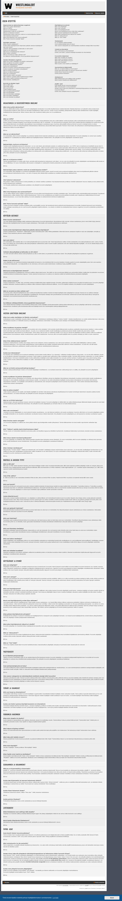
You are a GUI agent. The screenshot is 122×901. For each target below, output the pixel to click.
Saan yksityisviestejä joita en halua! (65, 44)
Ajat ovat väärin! (8, 47)
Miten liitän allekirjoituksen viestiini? (13, 64)
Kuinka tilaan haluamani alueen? (64, 72)
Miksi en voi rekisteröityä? (10, 30)
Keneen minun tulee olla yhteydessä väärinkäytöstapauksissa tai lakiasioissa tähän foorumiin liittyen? (78, 89)
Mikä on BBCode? (8, 85)
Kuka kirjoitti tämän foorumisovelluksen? (66, 85)
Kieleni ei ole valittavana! (10, 50)
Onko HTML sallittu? (8, 86)
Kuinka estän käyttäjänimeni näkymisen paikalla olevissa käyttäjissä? (22, 45)
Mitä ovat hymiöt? (8, 88)
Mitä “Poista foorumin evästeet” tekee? (13, 39)
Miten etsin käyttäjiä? (60, 62)
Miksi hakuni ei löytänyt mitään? (64, 59)
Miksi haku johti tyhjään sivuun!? (64, 60)
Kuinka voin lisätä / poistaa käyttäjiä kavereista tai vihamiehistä (73, 52)
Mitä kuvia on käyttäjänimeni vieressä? (14, 51)
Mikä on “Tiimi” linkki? (60, 37)
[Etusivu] (8, 6)
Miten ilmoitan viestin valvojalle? (12, 75)
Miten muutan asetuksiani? (10, 44)
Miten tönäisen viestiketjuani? (11, 79)
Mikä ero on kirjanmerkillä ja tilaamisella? (66, 69)
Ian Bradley (65, 885)
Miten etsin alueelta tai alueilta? (63, 57)
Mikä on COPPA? (7, 28)
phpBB (68, 264)
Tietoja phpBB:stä (51, 836)
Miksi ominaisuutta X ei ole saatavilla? (65, 87)
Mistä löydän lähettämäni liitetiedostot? (66, 80)
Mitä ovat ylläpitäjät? (61, 26)
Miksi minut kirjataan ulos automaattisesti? (15, 37)
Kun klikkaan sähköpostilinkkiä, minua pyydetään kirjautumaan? (21, 56)
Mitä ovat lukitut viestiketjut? (11, 95)
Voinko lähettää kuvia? (9, 89)
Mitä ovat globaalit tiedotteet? (11, 91)
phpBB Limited (69, 835)
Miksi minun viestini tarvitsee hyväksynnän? (15, 78)
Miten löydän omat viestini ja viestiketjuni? (66, 63)
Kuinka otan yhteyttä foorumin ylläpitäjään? (67, 91)
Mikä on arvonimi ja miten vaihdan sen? (14, 54)
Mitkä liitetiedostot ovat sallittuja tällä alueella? (68, 78)
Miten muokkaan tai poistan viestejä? (13, 63)
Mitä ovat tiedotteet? (9, 92)
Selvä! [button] (112, 897)
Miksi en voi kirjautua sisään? (11, 33)
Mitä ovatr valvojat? (60, 28)
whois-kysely (27, 857)
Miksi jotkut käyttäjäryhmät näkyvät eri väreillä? (68, 34)
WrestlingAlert (25, 5)
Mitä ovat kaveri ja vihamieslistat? (64, 51)
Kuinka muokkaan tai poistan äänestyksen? (15, 69)
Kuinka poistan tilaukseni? (62, 73)
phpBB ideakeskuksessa (74, 845)
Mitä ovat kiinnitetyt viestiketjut (11, 94)
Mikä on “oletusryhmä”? (61, 36)
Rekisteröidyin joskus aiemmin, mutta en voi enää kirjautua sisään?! (22, 34)
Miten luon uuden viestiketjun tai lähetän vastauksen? (18, 61)
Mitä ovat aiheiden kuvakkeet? (11, 97)
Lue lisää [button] (55, 897)
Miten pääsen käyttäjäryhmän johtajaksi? (66, 33)
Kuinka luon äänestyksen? (10, 66)
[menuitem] (5, 13)
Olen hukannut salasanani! (11, 36)
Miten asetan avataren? (10, 53)
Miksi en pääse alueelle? (10, 70)
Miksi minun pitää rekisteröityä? (12, 26)
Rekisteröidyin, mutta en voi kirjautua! (13, 31)
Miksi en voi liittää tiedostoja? (11, 72)
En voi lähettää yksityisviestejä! (63, 42)
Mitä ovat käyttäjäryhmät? (62, 30)
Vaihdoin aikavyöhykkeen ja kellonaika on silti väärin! (18, 48)
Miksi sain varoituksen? (9, 73)
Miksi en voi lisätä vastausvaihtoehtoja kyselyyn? (17, 67)
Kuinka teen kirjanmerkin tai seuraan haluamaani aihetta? (71, 70)
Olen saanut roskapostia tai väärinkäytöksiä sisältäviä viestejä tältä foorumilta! (77, 45)
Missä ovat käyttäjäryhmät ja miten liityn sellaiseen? (69, 31)
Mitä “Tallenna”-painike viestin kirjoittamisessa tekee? (18, 76)
